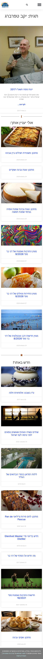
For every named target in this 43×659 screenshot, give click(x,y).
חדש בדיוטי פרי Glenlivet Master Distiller (21, 537)
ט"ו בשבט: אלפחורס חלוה (21, 392)
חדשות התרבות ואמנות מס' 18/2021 (21, 596)
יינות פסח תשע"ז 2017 (21, 89)
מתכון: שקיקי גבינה (21, 637)
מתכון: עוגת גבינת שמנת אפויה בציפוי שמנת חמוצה (21, 210)
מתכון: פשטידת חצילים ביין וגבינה (21, 153)
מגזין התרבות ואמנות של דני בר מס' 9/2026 (21, 252)
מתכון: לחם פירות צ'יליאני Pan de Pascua (21, 518)
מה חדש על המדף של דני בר (22, 555)
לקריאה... (21, 104)
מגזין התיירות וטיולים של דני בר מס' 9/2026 (22, 295)
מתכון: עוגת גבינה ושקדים (21, 169)
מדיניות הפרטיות (8, 653)
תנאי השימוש (20, 653)
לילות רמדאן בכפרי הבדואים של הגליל (21, 475)
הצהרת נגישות (21, 656)
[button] (39, 5)
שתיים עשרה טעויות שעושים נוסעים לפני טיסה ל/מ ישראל (21, 433)
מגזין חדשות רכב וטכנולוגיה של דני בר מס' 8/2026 (21, 337)
